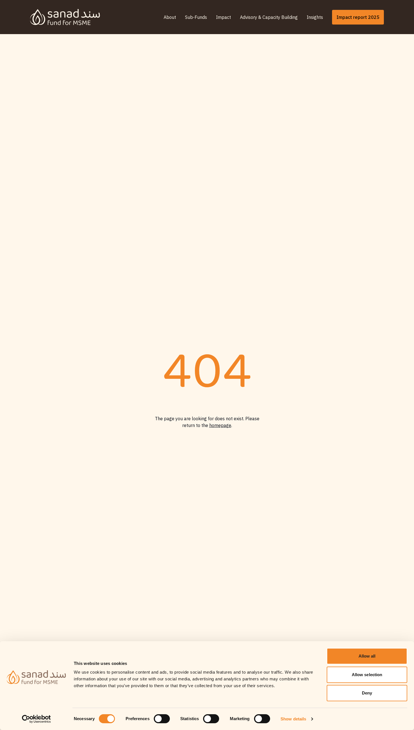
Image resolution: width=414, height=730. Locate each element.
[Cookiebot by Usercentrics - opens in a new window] (36, 719)
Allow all (367, 656)
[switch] (162, 718)
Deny (367, 693)
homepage (220, 425)
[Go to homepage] (65, 17)
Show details (293, 718)
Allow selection (367, 674)
